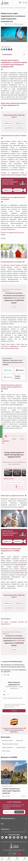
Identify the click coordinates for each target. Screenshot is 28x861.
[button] (5, 694)
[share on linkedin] (6, 49)
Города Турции (19, 740)
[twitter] (10, 837)
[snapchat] (25, 837)
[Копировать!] (2, 69)
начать (14, 307)
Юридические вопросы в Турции (10, 744)
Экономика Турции (20, 747)
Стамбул (7, 190)
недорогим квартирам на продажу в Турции (14, 175)
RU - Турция (12, 853)
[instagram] (14, 837)
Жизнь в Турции (6, 751)
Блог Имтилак (9, 7)
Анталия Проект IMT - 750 (19, 573)
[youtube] (2, 837)
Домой (2, 7)
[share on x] (9, 49)
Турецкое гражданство (7, 747)
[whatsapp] (18, 837)
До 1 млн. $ (20, 128)
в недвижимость (13, 346)
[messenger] (22, 837)
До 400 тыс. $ (9, 128)
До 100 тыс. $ (8, 123)
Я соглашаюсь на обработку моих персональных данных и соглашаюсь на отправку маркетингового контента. (14, 706)
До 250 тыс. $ (19, 123)
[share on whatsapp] (2, 49)
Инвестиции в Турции (20, 7)
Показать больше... (18, 377)
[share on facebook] (4, 49)
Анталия (18, 190)
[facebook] (6, 837)
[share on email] (11, 49)
